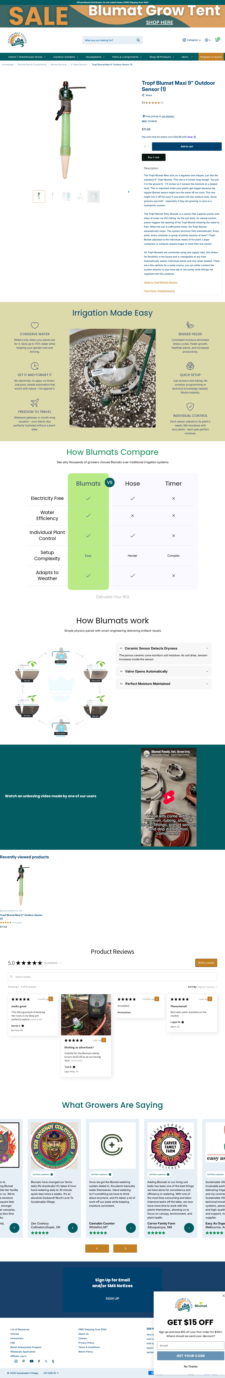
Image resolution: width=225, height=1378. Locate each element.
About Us (83, 1333)
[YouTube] (31, 1361)
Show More (36, 1019)
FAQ (12, 1342)
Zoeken (138, 40)
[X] (46, 1361)
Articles (14, 1333)
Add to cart (187, 146)
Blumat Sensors (59, 64)
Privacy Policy (86, 1342)
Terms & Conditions (89, 1347)
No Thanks (185, 1366)
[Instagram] (15, 1361)
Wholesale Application (22, 1351)
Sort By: (192, 986)
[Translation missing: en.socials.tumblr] (53, 1361)
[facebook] (39, 1361)
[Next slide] (125, 1248)
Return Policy (85, 1351)
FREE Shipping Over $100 (92, 1329)
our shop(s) (168, 116)
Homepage (8, 64)
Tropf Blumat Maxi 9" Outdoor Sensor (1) (21, 917)
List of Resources (19, 1329)
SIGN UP (112, 1298)
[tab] (151, 168)
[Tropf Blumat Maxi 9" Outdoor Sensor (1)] (21, 885)
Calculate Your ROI (112, 596)
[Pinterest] (23, 1361)
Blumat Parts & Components (32, 64)
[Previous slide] (97, 1248)
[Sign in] (208, 40)
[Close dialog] (217, 1296)
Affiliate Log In (18, 1356)
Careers (82, 1338)
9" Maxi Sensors (79, 64)
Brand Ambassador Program (25, 1347)
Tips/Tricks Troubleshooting (159, 290)
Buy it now (153, 157)
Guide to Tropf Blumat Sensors (160, 282)
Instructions (16, 1338)
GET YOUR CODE (184, 1355)
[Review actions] (50, 999)
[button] (128, 191)
